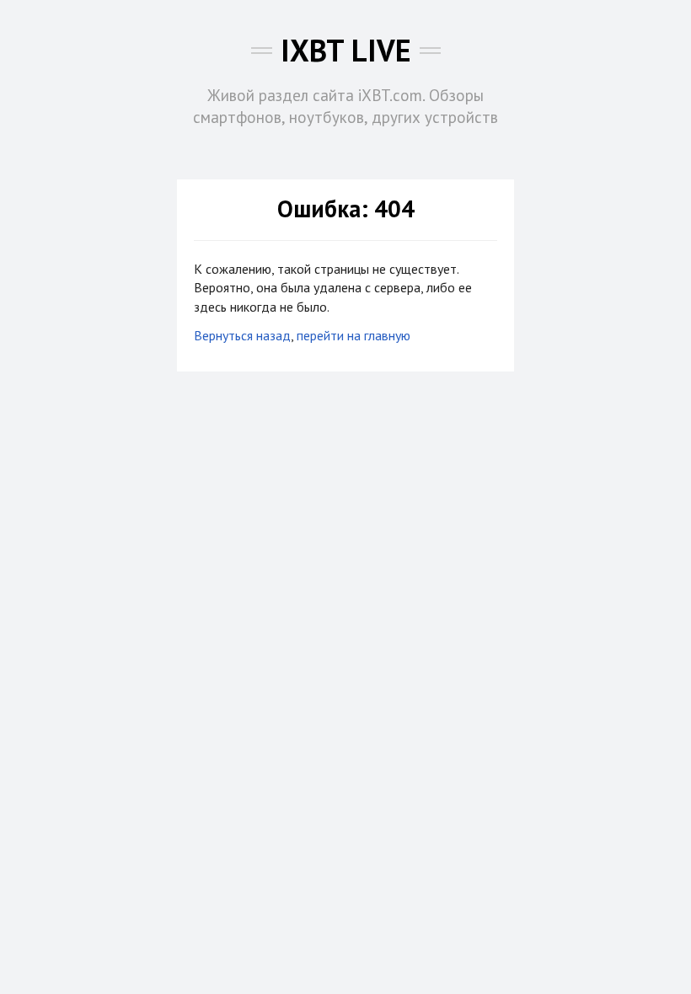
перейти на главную (353, 335)
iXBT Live (346, 50)
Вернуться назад (242, 335)
